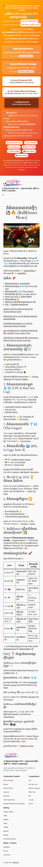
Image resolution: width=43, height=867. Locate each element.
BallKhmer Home (27, 746)
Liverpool (15, 472)
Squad (32, 524)
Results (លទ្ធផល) (21, 379)
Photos (28, 729)
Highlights (18, 729)
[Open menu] (3, 195)
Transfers (24, 524)
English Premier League (21, 460)
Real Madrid (25, 472)
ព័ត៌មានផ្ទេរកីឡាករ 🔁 (12, 299)
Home (5, 251)
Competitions (8, 717)
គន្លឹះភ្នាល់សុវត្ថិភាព (25, 649)
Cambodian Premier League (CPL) (18, 407)
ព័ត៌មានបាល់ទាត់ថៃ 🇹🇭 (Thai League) (19, 291)
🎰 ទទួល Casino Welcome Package (21, 92)
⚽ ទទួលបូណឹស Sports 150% (21, 81)
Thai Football (25, 441)
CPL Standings (25, 417)
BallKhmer (15, 862)
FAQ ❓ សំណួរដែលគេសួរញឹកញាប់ (16, 305)
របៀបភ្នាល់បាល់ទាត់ (9, 649)
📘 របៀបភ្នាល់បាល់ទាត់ (21, 103)
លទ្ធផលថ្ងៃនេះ (21, 273)
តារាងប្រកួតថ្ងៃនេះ (29, 271)
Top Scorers (23, 419)
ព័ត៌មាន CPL (20, 589)
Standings (32, 697)
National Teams (11, 412)
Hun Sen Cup (10, 409)
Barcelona (34, 472)
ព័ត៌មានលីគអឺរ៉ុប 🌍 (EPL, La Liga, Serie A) (20, 294)
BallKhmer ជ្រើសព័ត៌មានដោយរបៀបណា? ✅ (20, 302)
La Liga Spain (19, 462)
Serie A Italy (19, 465)
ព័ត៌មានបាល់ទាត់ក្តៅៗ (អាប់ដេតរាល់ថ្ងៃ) (17, 284)
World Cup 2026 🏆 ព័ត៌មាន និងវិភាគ (18, 297)
